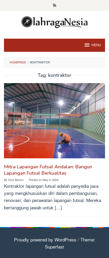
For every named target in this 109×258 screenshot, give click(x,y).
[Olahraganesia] (54, 21)
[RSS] (55, 5)
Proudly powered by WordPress (45, 239)
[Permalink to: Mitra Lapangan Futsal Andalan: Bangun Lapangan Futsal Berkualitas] (54, 122)
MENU (96, 45)
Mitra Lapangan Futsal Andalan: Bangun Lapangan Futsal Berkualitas (48, 170)
